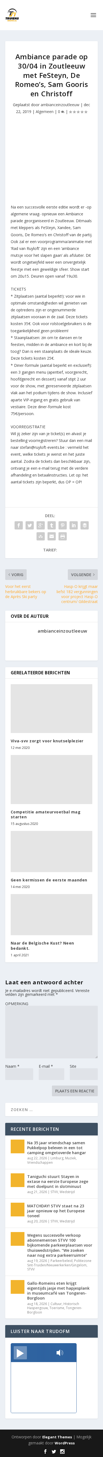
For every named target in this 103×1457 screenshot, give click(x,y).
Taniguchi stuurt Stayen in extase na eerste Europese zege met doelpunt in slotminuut (57, 1181)
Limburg (57, 1158)
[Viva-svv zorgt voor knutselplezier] (52, 708)
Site (73, 1066)
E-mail (46, 1066)
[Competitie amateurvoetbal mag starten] (52, 779)
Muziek (70, 1158)
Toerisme (56, 1308)
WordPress (65, 1443)
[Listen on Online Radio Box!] (71, 1353)
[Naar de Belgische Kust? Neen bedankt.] (52, 914)
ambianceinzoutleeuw (60, 104)
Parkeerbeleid (62, 1260)
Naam (12, 1066)
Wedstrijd (67, 1192)
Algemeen (45, 111)
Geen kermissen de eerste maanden (49, 880)
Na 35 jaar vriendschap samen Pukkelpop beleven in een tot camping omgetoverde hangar (56, 1147)
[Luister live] (20, 1352)
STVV (54, 1192)
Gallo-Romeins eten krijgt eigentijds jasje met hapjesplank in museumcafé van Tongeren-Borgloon (58, 1291)
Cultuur (56, 1303)
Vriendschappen (40, 1162)
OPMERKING (16, 1003)
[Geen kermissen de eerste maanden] (52, 851)
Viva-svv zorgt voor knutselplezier (47, 740)
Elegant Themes (57, 1437)
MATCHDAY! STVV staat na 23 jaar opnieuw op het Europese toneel (56, 1210)
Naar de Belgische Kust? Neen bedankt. (42, 945)
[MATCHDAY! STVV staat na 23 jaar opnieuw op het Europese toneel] (17, 1209)
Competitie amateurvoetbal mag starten (46, 814)
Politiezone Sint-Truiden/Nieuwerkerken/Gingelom (59, 1262)
